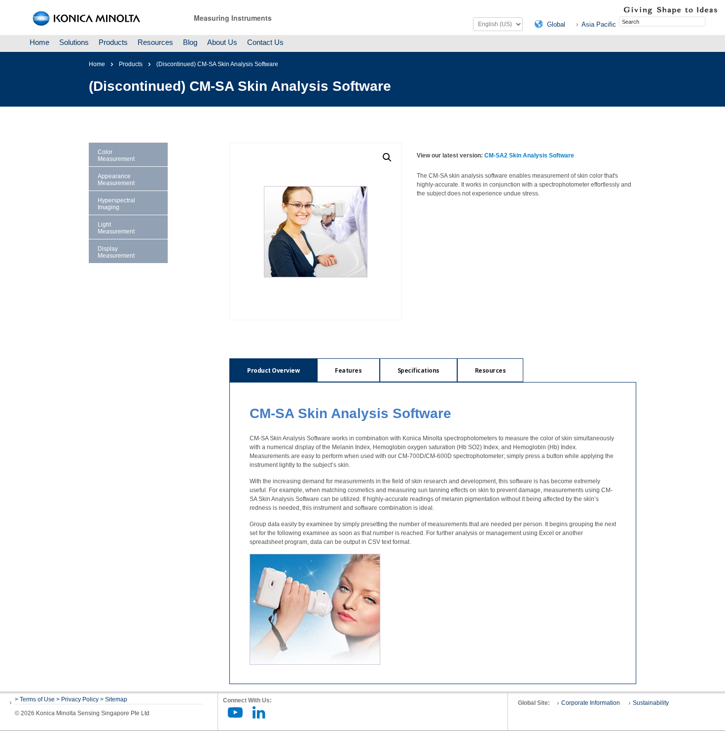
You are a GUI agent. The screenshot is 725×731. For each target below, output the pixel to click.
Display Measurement (116, 252)
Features (348, 370)
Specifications (418, 370)
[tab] (273, 370)
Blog (190, 42)
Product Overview (273, 370)
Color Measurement (116, 155)
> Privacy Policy (77, 699)
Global (556, 24)
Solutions (74, 42)
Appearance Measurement (116, 180)
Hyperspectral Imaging (116, 204)
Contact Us (265, 42)
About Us (222, 42)
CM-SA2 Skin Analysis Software (529, 155)
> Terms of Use (35, 699)
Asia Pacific (598, 24)
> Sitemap (113, 699)
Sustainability (651, 702)
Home (39, 42)
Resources (155, 42)
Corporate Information (590, 702)
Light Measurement (116, 228)
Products (113, 42)
